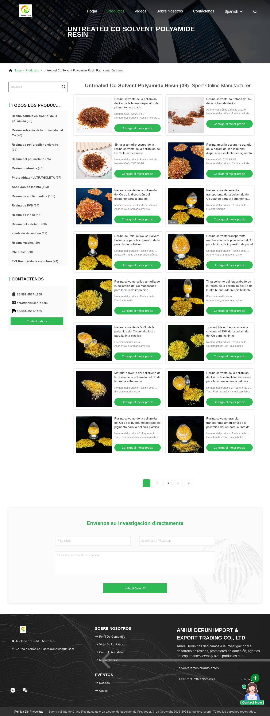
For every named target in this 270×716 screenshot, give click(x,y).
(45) (26, 214)
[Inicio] (25, 10)
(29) (26, 242)
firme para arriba (250, 679)
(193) (30, 187)
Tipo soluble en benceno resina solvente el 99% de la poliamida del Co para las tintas (227, 331)
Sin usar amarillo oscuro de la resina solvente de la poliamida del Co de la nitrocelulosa (137, 149)
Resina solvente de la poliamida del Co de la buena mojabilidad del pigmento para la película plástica (137, 423)
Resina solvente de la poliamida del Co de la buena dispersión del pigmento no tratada (136, 103)
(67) (29, 233)
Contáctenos (203, 11)
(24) (25, 205)
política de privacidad (28, 711)
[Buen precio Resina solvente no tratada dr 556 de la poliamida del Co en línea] (186, 115)
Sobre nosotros (170, 11)
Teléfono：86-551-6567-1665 (35, 641)
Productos (115, 11)
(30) (29, 224)
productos (32, 70)
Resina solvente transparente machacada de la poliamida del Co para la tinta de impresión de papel (229, 240)
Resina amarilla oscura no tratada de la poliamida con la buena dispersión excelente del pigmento (229, 149)
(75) (31, 159)
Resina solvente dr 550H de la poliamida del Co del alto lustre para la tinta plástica (134, 331)
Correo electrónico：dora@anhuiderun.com (44, 648)
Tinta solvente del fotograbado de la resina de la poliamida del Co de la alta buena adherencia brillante (229, 286)
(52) (34, 118)
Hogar (92, 11)
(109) (33, 196)
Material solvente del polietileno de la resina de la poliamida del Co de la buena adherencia (137, 377)
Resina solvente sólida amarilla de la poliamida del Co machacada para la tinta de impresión (137, 286)
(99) (35, 147)
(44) (27, 168)
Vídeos (140, 11)
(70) (37, 132)
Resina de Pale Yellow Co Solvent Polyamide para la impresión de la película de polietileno (137, 240)
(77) (36, 177)
